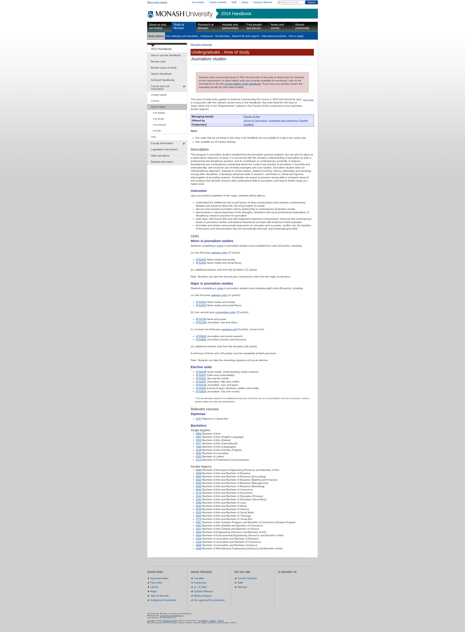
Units (153, 137)
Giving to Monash (262, 2)
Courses (155, 101)
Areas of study (158, 107)
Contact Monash (203, 591)
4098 (199, 473)
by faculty (159, 119)
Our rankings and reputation (182, 36)
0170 (199, 492)
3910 (199, 440)
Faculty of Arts (252, 116)
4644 (199, 535)
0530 (199, 509)
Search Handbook (161, 73)
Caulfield (249, 124)
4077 (199, 443)
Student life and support (245, 36)
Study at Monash (178, 26)
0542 (199, 489)
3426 (199, 512)
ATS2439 (201, 371)
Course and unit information (160, 87)
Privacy (221, 621)
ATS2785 (201, 322)
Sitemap (242, 586)
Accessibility (203, 621)
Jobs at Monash (159, 595)
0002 (199, 433)
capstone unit (229, 329)
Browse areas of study (164, 67)
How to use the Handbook (166, 55)
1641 (199, 499)
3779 (199, 519)
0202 (199, 456)
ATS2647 (201, 381)
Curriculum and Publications (171, 616)
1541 (199, 496)
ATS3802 (201, 339)
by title (158, 131)
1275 (199, 459)
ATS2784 (201, 319)
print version (308, 100)
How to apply (296, 36)
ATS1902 (201, 262)
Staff (233, 2)
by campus (160, 113)
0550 (199, 476)
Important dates (159, 578)
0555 (199, 483)
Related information (162, 161)
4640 (199, 469)
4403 (199, 525)
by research (160, 125)
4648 (199, 548)
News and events (277, 26)
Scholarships (222, 36)
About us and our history (157, 26)
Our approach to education (209, 600)
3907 (199, 436)
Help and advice (160, 155)
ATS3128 (201, 384)
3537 (199, 528)
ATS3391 (201, 388)
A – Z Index (200, 586)
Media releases (203, 595)
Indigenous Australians (163, 600)
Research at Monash (205, 26)
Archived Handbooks (163, 80)
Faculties (199, 578)
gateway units (219, 252)
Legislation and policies (164, 149)
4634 (199, 532)
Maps (153, 591)
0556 (199, 486)
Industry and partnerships (230, 26)
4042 (199, 453)
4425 (199, 541)
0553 (199, 479)
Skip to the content (157, 2)
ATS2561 (201, 378)
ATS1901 (201, 259)
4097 (199, 522)
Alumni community (302, 26)
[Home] (180, 18)
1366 (199, 446)
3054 (199, 505)
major (220, 288)
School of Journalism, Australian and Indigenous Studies (276, 120)
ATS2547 (201, 375)
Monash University (201, 44)
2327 (199, 418)
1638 (199, 449)
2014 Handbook (236, 13)
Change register (159, 95)
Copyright (151, 621)
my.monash (198, 2)
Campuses (207, 36)
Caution (212, 621)
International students (274, 36)
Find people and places (254, 26)
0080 (199, 502)
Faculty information (162, 143)
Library (244, 2)
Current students (218, 2)
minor (220, 245)
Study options (156, 36)
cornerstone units (225, 312)
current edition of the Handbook (243, 83)
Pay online (156, 582)
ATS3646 (201, 391)
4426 (199, 538)
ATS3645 (201, 336)
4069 (199, 545)
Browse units (158, 61)
